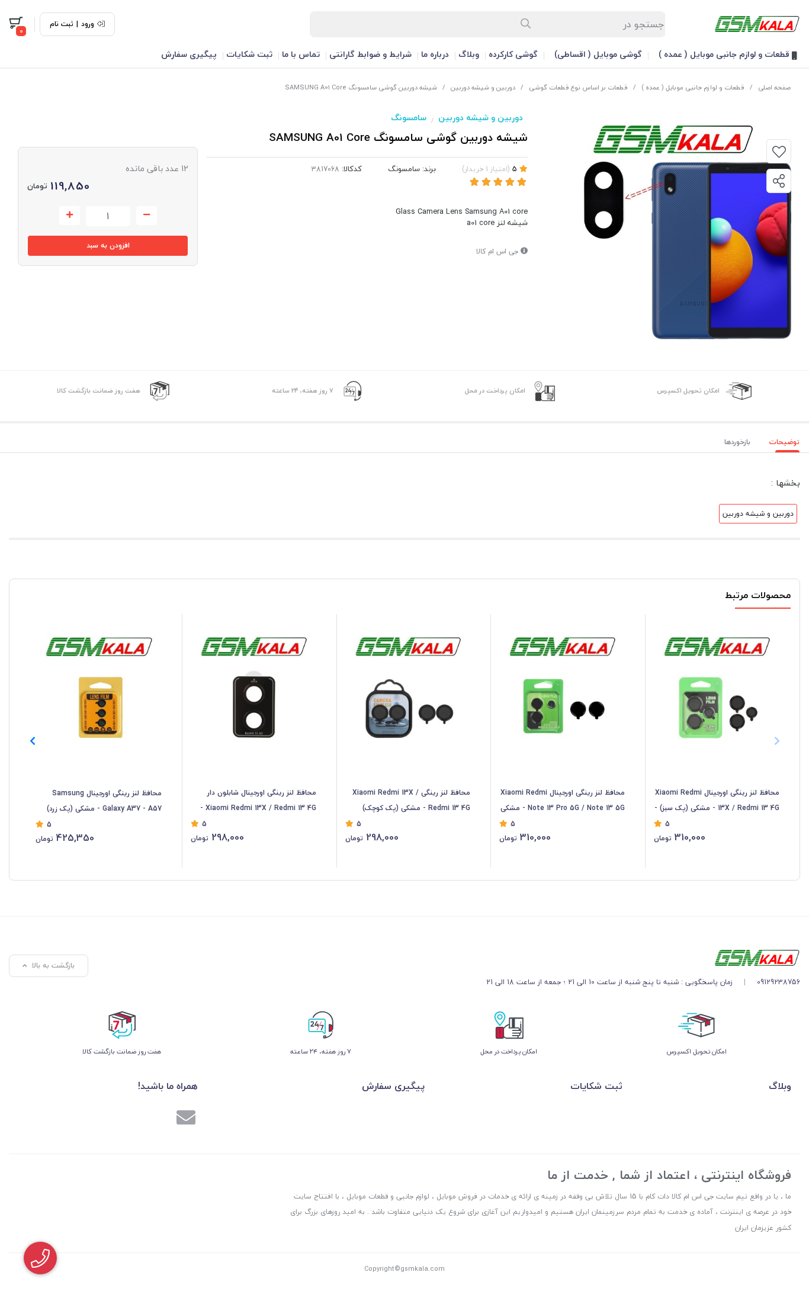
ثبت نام (61, 24)
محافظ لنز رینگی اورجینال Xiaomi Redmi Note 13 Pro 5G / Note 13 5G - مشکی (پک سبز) (562, 801)
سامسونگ (408, 117)
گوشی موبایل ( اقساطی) (598, 54)
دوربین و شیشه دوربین (483, 87)
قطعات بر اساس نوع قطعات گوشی (578, 87)
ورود (87, 24)
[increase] (69, 215)
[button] (32, 741)
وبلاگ (468, 54)
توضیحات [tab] (784, 442)
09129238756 (778, 982)
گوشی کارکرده (513, 54)
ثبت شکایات (249, 54)
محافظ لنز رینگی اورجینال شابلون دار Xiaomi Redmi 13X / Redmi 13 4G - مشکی (258, 801)
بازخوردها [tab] (737, 442)
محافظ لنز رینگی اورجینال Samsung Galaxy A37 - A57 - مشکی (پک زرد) (104, 801)
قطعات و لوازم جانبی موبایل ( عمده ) (725, 54)
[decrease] (146, 215)
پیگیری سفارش (189, 54)
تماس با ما (301, 54)
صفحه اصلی (774, 87)
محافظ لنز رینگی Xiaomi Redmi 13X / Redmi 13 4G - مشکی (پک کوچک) (411, 800)
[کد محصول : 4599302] (99, 683)
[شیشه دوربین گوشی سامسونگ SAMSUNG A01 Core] (643, 957)
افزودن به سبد (108, 245)
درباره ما (435, 54)
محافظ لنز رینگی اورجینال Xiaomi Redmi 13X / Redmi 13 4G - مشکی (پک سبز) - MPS (716, 801)
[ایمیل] (186, 1119)
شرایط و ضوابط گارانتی (370, 54)
